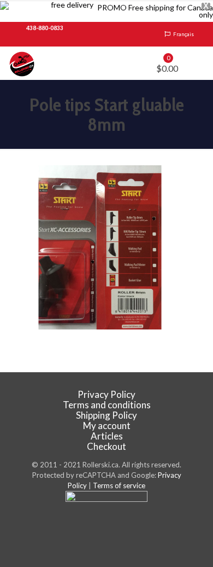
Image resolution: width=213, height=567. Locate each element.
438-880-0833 (44, 28)
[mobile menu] (198, 63)
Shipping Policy (106, 415)
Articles (107, 436)
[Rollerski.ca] (22, 63)
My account (107, 425)
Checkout (106, 446)
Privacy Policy (106, 394)
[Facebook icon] (107, 529)
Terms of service (119, 485)
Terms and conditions (107, 404)
